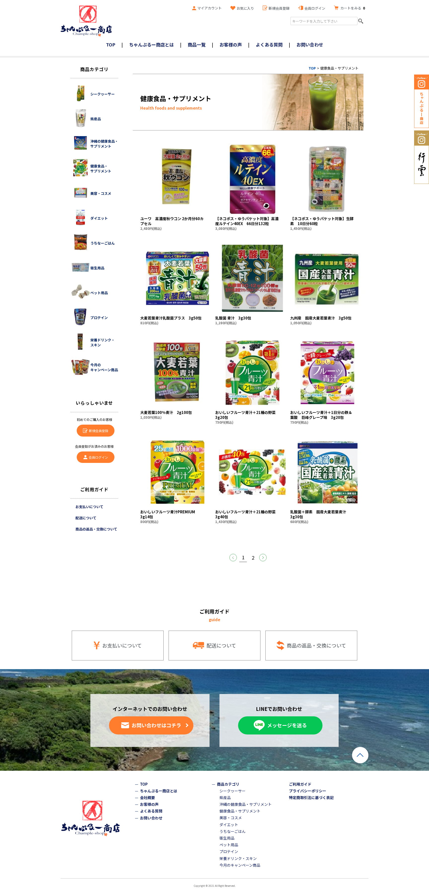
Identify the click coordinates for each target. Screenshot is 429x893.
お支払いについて (89, 506)
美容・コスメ (230, 817)
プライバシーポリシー (307, 790)
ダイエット (228, 824)
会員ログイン (314, 8)
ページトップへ (360, 755)
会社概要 (147, 797)
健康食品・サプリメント (239, 810)
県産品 (225, 797)
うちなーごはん (232, 831)
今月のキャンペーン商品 (239, 865)
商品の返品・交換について (96, 529)
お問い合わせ (309, 44)
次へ (263, 557)
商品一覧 (197, 44)
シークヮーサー (232, 790)
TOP (110, 44)
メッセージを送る (287, 725)
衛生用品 (226, 838)
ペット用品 (228, 844)
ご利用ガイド (300, 784)
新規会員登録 (279, 8)
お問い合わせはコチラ (156, 725)
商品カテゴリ (228, 784)
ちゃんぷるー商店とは (151, 44)
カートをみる (352, 7)
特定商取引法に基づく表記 (311, 797)
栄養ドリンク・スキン (238, 858)
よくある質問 (269, 44)
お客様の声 (230, 44)
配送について (85, 517)
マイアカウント (209, 7)
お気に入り (245, 8)
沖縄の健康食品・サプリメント (245, 804)
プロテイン (228, 851)
